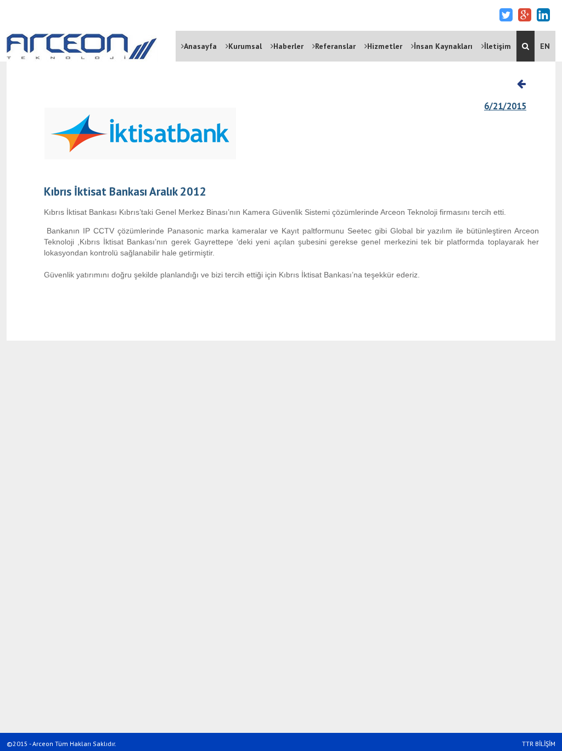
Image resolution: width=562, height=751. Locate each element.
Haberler (288, 46)
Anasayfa (200, 46)
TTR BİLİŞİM (538, 743)
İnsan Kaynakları (443, 46)
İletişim (497, 46)
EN (545, 46)
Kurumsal (245, 46)
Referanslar (335, 46)
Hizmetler (384, 46)
